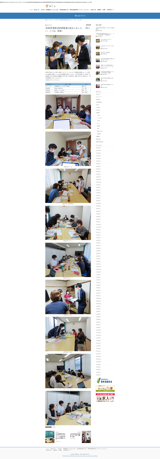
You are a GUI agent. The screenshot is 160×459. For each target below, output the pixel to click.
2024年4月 (98, 169)
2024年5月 (98, 166)
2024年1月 (98, 176)
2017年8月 (98, 340)
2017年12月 (98, 330)
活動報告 (98, 112)
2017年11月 (98, 332)
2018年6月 (98, 314)
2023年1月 (98, 200)
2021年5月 (98, 234)
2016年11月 (98, 359)
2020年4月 (98, 256)
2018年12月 (98, 298)
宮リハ (98, 123)
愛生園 (98, 125)
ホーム (47, 448)
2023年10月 (98, 182)
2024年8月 (98, 158)
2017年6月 (98, 345)
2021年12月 (98, 224)
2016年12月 (98, 356)
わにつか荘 (99, 118)
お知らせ (98, 94)
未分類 (97, 104)
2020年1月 (98, 264)
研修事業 (98, 136)
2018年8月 (98, 308)
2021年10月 (98, 227)
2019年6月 (98, 282)
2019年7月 (98, 279)
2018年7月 (98, 311)
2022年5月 (98, 213)
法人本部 (59, 448)
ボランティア (99, 96)
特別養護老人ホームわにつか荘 (69, 448)
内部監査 (98, 99)
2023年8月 (98, 187)
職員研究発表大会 (99, 141)
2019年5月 (98, 285)
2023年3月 (98, 198)
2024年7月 (98, 161)
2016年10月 (98, 361)
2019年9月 (98, 274)
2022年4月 (98, 216)
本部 (98, 128)
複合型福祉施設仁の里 (81, 448)
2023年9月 (98, 184)
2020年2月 (98, 261)
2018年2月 (98, 324)
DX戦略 (60, 450)
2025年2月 (98, 147)
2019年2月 (98, 293)
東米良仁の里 (99, 131)
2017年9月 (98, 337)
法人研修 (98, 107)
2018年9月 (98, 306)
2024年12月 (98, 150)
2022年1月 (98, 221)
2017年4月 (98, 351)
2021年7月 (98, 232)
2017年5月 (98, 348)
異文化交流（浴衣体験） (105, 52)
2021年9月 (98, 229)
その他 (98, 115)
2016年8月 (98, 367)
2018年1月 (98, 327)
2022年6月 (98, 211)
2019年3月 (98, 290)
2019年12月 (98, 266)
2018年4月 (98, 319)
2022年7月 (98, 208)
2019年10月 (98, 271)
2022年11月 (98, 205)
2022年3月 (98, 219)
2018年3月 (98, 322)
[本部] (49, 435)
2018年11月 (98, 301)
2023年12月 (98, 179)
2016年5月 (98, 372)
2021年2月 (98, 242)
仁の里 (98, 120)
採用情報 (55, 450)
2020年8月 (98, 253)
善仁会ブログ (53, 448)
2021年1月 (98, 245)
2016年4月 (98, 374)
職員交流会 (98, 139)
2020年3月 (98, 258)
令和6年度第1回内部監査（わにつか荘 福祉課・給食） (75, 435)
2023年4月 (98, 195)
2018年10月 (98, 303)
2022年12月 (98, 203)
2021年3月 (98, 240)
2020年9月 (98, 250)
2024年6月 (98, 163)
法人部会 (98, 110)
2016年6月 (98, 369)
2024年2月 (98, 174)
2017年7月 (98, 343)
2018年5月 (98, 316)
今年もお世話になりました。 (106, 39)
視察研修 (99, 133)
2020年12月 (98, 248)
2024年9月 (98, 155)
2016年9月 (98, 364)
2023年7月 (98, 190)
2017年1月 (98, 353)
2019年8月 (98, 277)
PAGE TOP (155, 444)
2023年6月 (98, 192)
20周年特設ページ (66, 450)
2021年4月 (98, 237)
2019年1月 (98, 295)
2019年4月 (98, 287)
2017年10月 (98, 335)
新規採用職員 (99, 102)
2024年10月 (98, 153)
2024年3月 (98, 171)
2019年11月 (98, 269)
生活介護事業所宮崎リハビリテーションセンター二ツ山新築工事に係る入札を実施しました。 (61, 436)
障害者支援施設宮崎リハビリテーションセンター (97, 448)
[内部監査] (86, 435)
